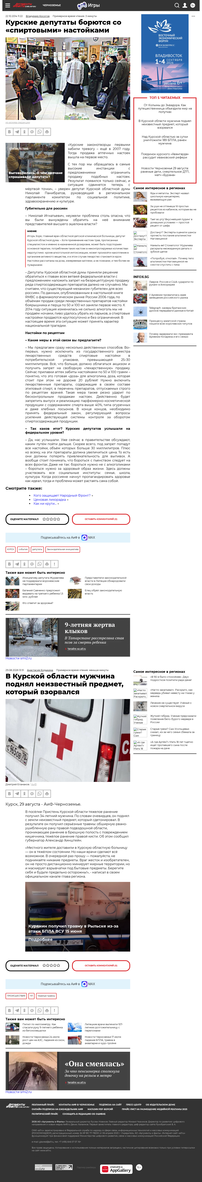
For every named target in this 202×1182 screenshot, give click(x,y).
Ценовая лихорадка (50, 500)
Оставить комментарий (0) (101, 519)
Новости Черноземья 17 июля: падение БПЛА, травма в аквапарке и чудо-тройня (103, 1040)
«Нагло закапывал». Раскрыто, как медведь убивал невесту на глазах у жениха (172, 693)
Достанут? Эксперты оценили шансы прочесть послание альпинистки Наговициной (173, 235)
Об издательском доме (160, 1104)
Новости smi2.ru (19, 658)
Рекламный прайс (43, 1104)
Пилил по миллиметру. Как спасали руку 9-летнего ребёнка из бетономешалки (42, 1027)
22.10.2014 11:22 (14, 16)
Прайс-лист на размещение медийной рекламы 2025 (154, 1109)
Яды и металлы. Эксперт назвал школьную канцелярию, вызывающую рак (169, 196)
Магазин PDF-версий (100, 1109)
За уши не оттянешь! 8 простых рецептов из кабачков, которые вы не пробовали (173, 209)
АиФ (34, 784)
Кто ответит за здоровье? (37, 603)
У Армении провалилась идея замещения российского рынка (168, 296)
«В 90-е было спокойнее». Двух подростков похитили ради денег (171, 678)
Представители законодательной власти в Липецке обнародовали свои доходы (105, 581)
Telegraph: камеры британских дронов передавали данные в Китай (171, 309)
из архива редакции (18, 122)
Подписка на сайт (110, 1104)
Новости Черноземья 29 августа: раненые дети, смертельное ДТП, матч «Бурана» (165, 172)
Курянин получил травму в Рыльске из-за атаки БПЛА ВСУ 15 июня (73, 929)
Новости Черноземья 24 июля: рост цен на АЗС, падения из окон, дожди (43, 1040)
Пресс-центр (133, 1104)
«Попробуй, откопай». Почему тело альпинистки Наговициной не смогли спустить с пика (172, 261)
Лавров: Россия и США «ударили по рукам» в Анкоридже (171, 283)
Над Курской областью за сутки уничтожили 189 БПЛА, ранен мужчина (165, 140)
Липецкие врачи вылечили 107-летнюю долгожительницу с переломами (104, 1027)
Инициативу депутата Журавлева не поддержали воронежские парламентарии (43, 581)
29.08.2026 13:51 (15, 670)
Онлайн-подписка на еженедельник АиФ (57, 1109)
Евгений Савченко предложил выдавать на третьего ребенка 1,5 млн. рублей (42, 593)
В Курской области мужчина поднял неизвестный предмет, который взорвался (164, 124)
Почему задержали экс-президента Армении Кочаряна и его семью (171, 335)
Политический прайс (45, 1114)
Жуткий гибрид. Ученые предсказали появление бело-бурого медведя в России (173, 719)
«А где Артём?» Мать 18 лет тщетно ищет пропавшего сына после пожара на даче (171, 745)
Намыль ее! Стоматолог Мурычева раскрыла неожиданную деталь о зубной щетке (171, 248)
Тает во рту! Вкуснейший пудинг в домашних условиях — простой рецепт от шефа (171, 222)
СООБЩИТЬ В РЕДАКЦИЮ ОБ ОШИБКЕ (84, 1114)
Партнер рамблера (86, 1167)
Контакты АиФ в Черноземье (76, 1104)
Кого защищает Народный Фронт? (62, 495)
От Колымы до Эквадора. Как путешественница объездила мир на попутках (165, 109)
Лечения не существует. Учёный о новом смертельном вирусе (171, 704)
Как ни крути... (45, 503)
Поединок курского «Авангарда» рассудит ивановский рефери (165, 156)
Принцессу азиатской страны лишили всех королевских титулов (170, 322)
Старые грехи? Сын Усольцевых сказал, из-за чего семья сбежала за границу (172, 732)
